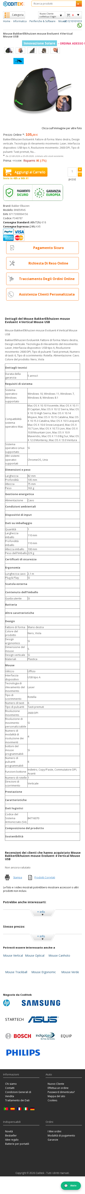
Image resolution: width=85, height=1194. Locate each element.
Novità (9, 1131)
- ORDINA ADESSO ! (54, 43)
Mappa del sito (56, 1096)
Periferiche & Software (42, 21)
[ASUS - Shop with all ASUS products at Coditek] (43, 1019)
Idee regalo (12, 1139)
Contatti (9, 1088)
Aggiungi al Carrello (30, 172)
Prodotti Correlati (44, 877)
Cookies (52, 1100)
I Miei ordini (54, 1131)
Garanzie (53, 1139)
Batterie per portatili (17, 1144)
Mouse (62, 21)
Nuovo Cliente (56, 1084)
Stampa (17, 877)
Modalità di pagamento (61, 1135)
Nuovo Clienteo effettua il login (48, 15)
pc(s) (72, 179)
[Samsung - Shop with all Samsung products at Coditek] (41, 1003)
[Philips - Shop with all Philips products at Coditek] (23, 1052)
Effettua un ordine (58, 1088)
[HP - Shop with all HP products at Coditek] (11, 1003)
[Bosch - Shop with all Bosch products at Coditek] (18, 1036)
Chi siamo (11, 1084)
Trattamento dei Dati (17, 1100)
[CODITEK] (14, 4)
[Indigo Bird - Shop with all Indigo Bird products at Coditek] (45, 1036)
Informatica (20, 21)
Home (6, 21)
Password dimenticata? (61, 1092)
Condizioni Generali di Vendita (18, 1094)
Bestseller (11, 1135)
